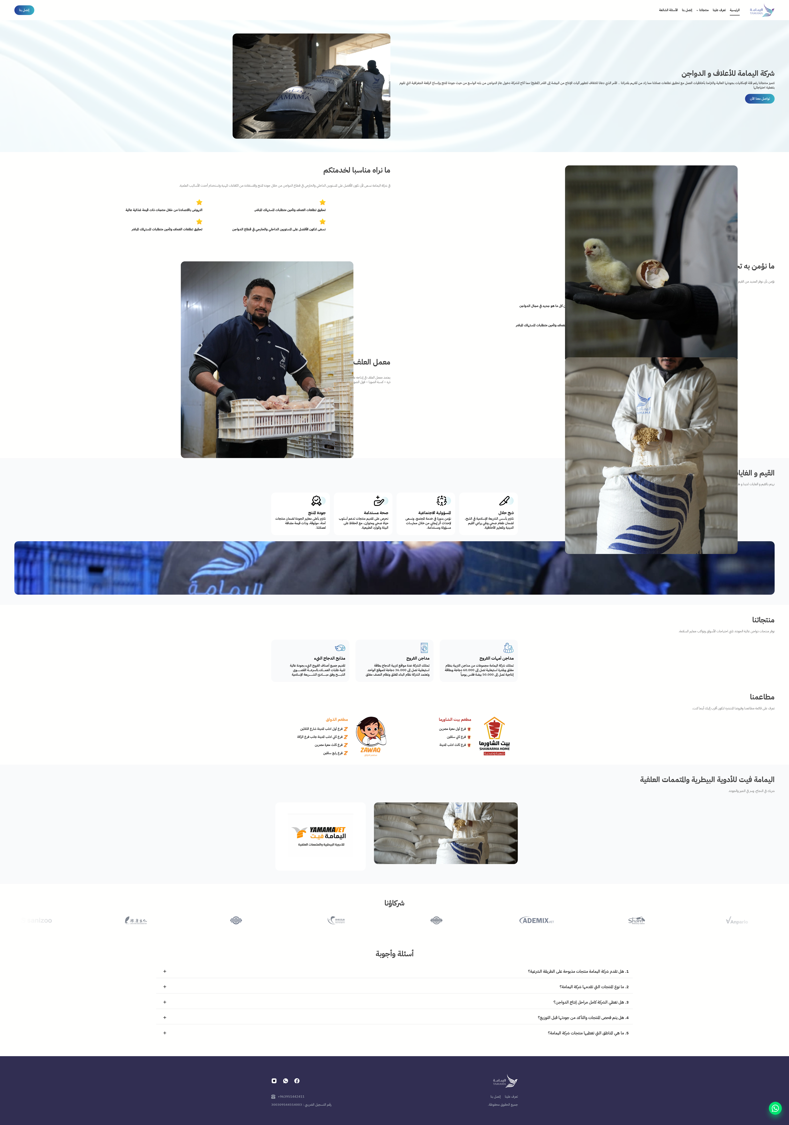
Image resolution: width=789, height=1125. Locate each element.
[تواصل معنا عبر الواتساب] (775, 1108)
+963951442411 (291, 1096)
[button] (394, 971)
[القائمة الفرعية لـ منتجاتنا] (697, 10)
